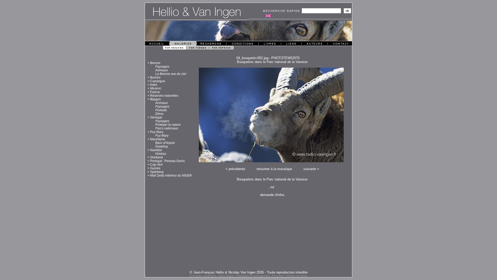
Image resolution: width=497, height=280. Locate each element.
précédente (237, 169)
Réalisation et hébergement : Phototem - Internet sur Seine (272, 275)
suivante (309, 169)
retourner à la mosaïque (274, 169)
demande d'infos (272, 195)
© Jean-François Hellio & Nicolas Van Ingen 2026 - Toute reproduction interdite (249, 272)
